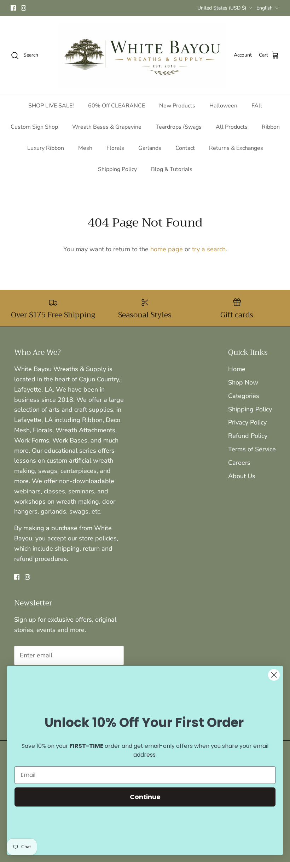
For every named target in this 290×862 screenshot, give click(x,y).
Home (236, 369)
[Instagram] (23, 8)
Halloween (223, 106)
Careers (239, 462)
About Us (241, 476)
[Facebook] (13, 8)
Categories (243, 396)
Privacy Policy (247, 422)
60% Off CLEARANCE (116, 106)
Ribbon (271, 127)
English (264, 8)
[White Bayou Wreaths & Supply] (143, 55)
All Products (232, 127)
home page (166, 249)
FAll (256, 106)
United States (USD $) (221, 8)
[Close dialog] (274, 675)
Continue (145, 796)
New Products (177, 106)
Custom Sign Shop (34, 127)
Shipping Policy (117, 169)
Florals (115, 148)
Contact (185, 148)
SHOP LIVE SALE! (51, 106)
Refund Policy (247, 436)
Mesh (85, 148)
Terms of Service (252, 449)
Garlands (149, 148)
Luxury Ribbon (45, 148)
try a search (209, 249)
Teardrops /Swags (179, 127)
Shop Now (243, 382)
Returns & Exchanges (236, 148)
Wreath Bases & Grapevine (106, 127)
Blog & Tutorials (171, 169)
